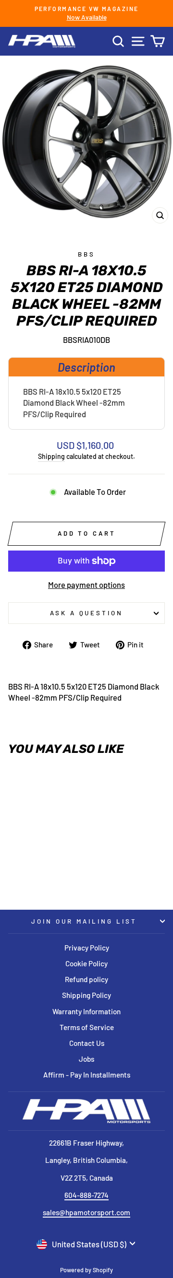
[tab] (86, 366)
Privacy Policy (86, 947)
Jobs (86, 1059)
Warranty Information (86, 1011)
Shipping (51, 456)
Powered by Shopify (86, 1270)
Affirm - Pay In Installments (86, 1074)
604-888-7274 (86, 1195)
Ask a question (87, 613)
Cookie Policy (86, 963)
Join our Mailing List (83, 921)
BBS (86, 254)
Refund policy (86, 979)
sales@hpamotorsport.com (86, 1212)
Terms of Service (87, 1027)
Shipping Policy (86, 995)
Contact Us (86, 1043)
